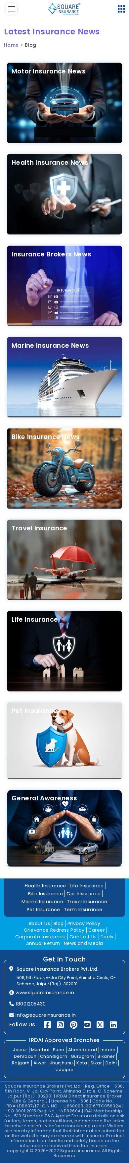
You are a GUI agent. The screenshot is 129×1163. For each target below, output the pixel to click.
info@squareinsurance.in (46, 1015)
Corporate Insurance (40, 936)
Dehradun (25, 1056)
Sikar (96, 1063)
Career (96, 930)
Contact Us (83, 936)
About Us (39, 923)
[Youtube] (87, 1025)
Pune (58, 1050)
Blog (59, 923)
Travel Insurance (39, 528)
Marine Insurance (42, 901)
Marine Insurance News (50, 345)
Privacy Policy (84, 923)
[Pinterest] (73, 1025)
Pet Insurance (35, 711)
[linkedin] (113, 1025)
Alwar (39, 1063)
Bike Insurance (45, 893)
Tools (107, 936)
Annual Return (43, 943)
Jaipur (20, 1050)
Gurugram (82, 1056)
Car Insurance (83, 893)
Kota (81, 1063)
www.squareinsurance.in (45, 992)
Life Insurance (35, 619)
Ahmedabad (82, 1050)
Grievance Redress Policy (54, 930)
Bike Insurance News (46, 437)
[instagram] (60, 1025)
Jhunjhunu (61, 1063)
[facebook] (47, 1025)
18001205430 (31, 1004)
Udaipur (65, 1069)
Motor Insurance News (48, 71)
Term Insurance (83, 909)
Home (11, 45)
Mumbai (40, 1050)
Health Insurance (45, 885)
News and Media (83, 943)
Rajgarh (21, 1063)
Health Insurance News (50, 162)
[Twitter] (100, 1025)
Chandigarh (53, 1056)
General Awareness (44, 798)
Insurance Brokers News (51, 254)
